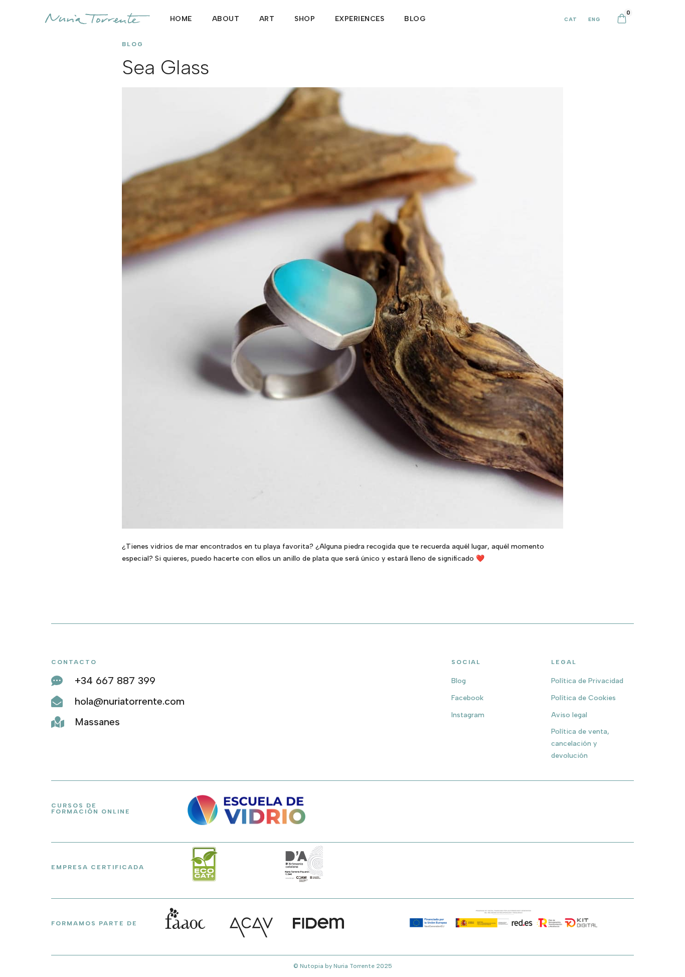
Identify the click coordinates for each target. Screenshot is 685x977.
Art (267, 19)
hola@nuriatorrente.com (130, 701)
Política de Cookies (583, 698)
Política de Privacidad (587, 681)
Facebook (467, 698)
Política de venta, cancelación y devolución (580, 743)
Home (181, 19)
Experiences (360, 19)
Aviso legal (569, 715)
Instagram (467, 715)
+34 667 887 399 (115, 681)
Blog (458, 681)
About (226, 19)
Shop (304, 19)
